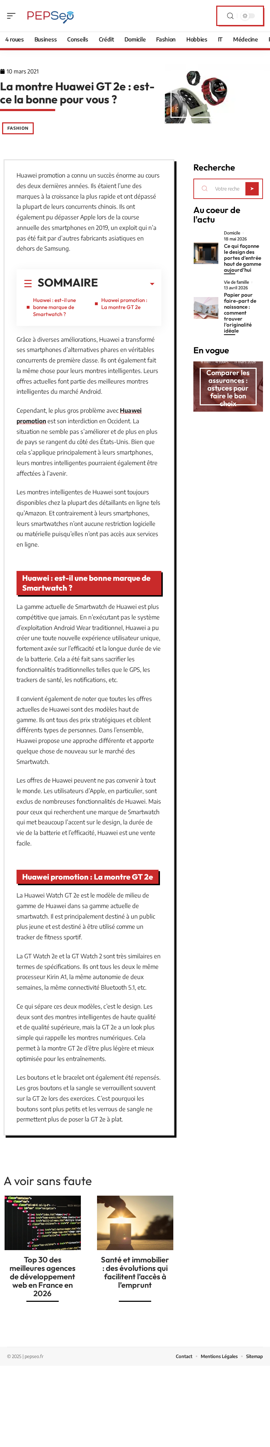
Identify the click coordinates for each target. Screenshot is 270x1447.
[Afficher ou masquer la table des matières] (126, 284)
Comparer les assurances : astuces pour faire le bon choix (228, 388)
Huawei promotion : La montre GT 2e (124, 303)
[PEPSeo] (50, 16)
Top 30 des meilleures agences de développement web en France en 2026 (42, 1276)
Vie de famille (236, 282)
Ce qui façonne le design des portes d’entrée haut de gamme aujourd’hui (242, 258)
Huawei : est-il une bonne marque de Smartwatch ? (54, 307)
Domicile (232, 233)
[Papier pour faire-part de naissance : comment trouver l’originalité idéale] (206, 308)
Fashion (17, 128)
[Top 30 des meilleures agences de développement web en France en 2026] (43, 1223)
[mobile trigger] (13, 16)
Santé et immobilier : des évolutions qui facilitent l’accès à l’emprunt (135, 1272)
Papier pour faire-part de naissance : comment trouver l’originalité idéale (240, 312)
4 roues (222, 361)
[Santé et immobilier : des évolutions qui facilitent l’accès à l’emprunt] (135, 1223)
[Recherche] (230, 16)
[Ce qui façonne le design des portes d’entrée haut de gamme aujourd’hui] (206, 253)
